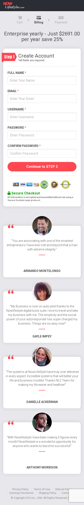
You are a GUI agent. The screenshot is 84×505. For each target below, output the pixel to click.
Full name (17, 73)
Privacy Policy (20, 489)
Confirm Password (24, 146)
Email (13, 91)
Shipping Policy (47, 492)
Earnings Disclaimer (21, 492)
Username (17, 109)
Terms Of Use (42, 489)
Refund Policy (63, 489)
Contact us (68, 492)
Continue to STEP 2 (42, 167)
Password (17, 127)
